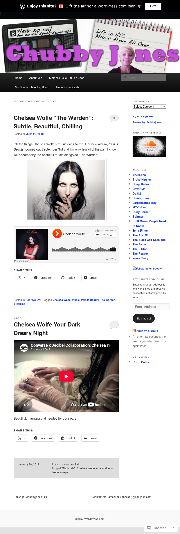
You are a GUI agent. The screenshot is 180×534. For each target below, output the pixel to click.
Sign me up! (144, 318)
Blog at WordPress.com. (90, 519)
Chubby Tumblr (147, 331)
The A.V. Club (142, 235)
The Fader (139, 244)
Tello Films (140, 230)
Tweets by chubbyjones (147, 122)
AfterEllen (139, 175)
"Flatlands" (68, 468)
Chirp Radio (141, 184)
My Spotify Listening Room (32, 87)
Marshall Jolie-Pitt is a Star (66, 78)
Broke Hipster (142, 179)
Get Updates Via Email (149, 279)
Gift (153, 6)
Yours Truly (140, 258)
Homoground (142, 198)
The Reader (140, 253)
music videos (104, 468)
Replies (19, 304)
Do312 (137, 193)
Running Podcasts (67, 87)
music (76, 300)
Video (18, 318)
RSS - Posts (141, 362)
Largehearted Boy (145, 202)
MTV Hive (139, 207)
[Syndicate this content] (134, 331)
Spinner (138, 216)
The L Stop (140, 249)
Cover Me (139, 189)
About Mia (35, 78)
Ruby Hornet (141, 212)
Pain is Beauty (90, 300)
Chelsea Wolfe (62, 300)
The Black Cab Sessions (149, 240)
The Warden (107, 300)
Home (18, 78)
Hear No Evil (33, 300)
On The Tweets (143, 117)
